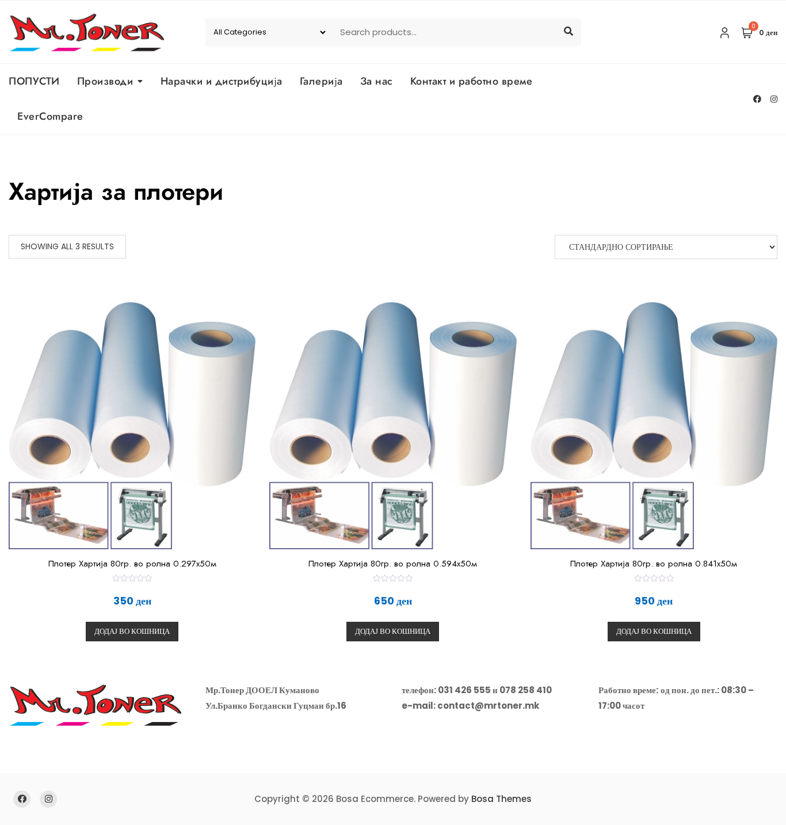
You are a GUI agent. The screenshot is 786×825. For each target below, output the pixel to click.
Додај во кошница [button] (132, 631)
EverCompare (50, 116)
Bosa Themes (501, 799)
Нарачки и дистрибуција (222, 81)
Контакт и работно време (471, 81)
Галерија (321, 81)
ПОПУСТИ (34, 81)
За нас (376, 81)
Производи (105, 81)
